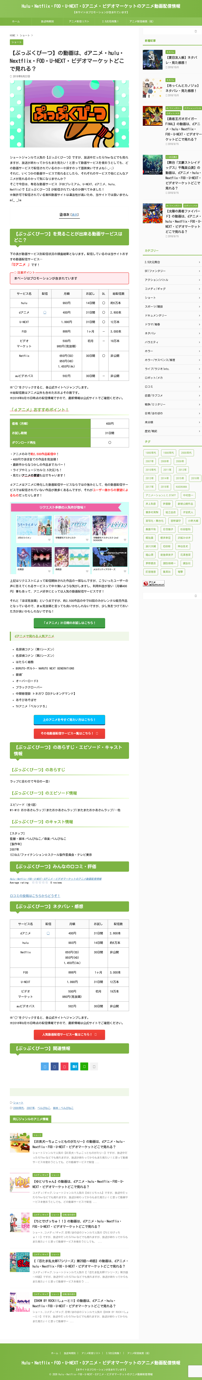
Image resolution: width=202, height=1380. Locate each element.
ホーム (16, 21)
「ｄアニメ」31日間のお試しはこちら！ (69, 622)
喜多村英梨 (152, 512)
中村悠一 (188, 495)
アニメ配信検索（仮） (142, 21)
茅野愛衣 (151, 563)
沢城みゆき (184, 538)
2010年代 (151, 470)
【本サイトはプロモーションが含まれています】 (101, 1369)
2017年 (150, 487)
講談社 (187, 563)
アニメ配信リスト (79, 21)
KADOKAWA (181, 487)
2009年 (180, 461)
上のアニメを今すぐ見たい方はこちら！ (69, 719)
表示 (74, 214)
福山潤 (149, 555)
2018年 (165, 487)
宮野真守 (176, 521)
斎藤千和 (151, 529)
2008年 (165, 461)
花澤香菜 (185, 555)
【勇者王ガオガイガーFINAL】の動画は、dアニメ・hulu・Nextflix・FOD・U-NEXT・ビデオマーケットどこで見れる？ (184, 129)
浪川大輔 (151, 546)
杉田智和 (185, 529)
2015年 (180, 478)
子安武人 (188, 512)
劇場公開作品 (185, 504)
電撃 (180, 572)
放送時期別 (47, 21)
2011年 (167, 470)
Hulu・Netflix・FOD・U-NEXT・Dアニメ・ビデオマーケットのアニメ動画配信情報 (101, 6)
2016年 (195, 478)
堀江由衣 (171, 512)
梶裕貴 (149, 538)
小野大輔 (193, 521)
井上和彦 (151, 504)
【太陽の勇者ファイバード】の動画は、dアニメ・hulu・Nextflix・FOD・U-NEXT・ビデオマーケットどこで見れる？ (184, 221)
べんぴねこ (43, 1108)
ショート (18, 1102)
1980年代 (151, 453)
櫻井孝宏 (165, 538)
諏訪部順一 (169, 563)
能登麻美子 (166, 555)
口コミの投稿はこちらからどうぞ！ (35, 895)
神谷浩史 (183, 546)
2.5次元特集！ (110, 21)
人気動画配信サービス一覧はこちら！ (67, 1034)
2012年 (183, 470)
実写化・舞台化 (155, 521)
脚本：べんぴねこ (63, 1108)
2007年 (31, 1108)
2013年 (150, 478)
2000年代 (18, 1108)
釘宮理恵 (151, 572)
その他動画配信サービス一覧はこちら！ (67, 733)
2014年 (165, 478)
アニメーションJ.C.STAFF (161, 495)
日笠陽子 (168, 529)
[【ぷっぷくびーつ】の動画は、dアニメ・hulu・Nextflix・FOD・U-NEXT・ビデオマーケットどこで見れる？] (74, 1066)
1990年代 (168, 453)
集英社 (167, 572)
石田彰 (167, 546)
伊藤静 (167, 504)
